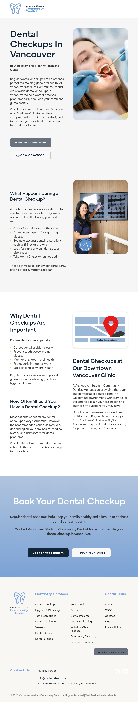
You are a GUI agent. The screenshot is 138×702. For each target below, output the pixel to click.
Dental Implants (80, 616)
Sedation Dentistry (82, 642)
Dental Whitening (81, 621)
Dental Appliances (46, 621)
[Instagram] (117, 672)
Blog (107, 621)
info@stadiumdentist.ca (52, 678)
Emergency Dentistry (83, 636)
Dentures (76, 610)
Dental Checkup (45, 604)
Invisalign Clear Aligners (80, 628)
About (108, 604)
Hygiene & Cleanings (47, 610)
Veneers (40, 627)
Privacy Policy (113, 627)
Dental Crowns (44, 633)
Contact (110, 616)
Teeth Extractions (45, 616)
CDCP (108, 610)
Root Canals (78, 604)
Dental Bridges (44, 638)
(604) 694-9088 (47, 670)
